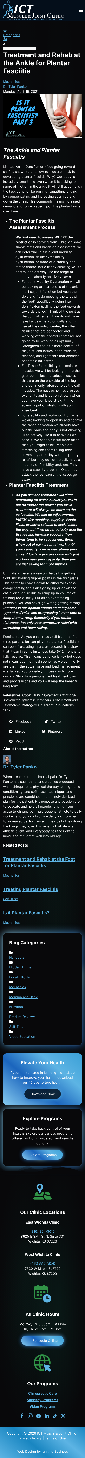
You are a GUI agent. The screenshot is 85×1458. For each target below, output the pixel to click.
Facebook (22, 721)
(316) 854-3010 (42, 1231)
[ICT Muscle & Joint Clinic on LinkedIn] (46, 1415)
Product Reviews (22, 1017)
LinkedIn (20, 731)
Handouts (16, 957)
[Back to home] (34, 10)
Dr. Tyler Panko (15, 86)
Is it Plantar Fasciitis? (26, 912)
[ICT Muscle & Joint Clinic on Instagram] (30, 1415)
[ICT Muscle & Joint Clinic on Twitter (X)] (63, 1415)
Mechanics (11, 82)
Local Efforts (19, 977)
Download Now (43, 1094)
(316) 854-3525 (42, 1264)
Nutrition (16, 1007)
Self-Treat (10, 899)
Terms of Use (55, 1438)
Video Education (22, 1036)
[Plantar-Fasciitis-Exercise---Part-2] (42, 116)
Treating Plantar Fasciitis (30, 889)
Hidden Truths (20, 967)
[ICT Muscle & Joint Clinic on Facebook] (22, 1415)
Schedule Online (45, 1341)
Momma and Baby (23, 997)
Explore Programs (42, 1155)
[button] (81, 10)
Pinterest (53, 731)
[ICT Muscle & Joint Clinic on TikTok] (55, 1415)
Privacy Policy (31, 1438)
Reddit (19, 741)
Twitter (55, 721)
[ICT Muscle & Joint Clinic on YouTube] (38, 1415)
